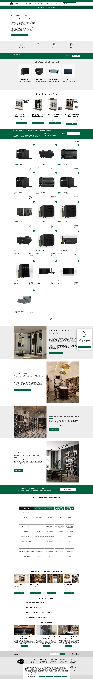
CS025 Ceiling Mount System (19, 311)
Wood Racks (28, 3)
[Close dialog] (91, 330)
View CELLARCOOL (69, 592)
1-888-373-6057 (76, 0)
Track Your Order (73, 667)
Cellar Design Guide (54, 662)
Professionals (54, 3)
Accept (46, 676)
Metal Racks (36, 3)
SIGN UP (63, 653)
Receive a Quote (18, 470)
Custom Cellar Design (69, 3)
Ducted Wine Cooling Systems (21, 115)
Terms (71, 664)
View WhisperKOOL (19, 592)
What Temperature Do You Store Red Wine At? (69, 637)
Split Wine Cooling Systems (55, 115)
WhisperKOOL (18, 585)
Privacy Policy (42, 674)
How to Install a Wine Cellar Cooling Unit (24, 637)
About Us (32, 661)
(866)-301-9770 (68, 55)
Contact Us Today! (67, 489)
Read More (24, 646)
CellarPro (50, 585)
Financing (72, 663)
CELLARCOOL (68, 585)
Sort (64, 141)
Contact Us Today (76, 55)
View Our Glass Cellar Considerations (22, 390)
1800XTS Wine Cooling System (41, 193)
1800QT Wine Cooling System (19, 222)
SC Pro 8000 (16, 282)
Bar (42, 3)
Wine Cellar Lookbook (64, 662)
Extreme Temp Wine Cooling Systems (71, 115)
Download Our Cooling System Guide (19, 35)
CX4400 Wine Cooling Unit (18, 193)
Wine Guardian (35, 585)
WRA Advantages (34, 662)
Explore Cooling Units (21, 122)
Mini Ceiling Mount (39, 282)
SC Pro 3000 (38, 222)
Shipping (71, 666)
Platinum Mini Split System (63, 282)
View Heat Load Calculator (73, 133)
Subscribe (28, 653)
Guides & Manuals (63, 661)
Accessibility (72, 670)
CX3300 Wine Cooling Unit (63, 193)
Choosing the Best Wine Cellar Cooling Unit (46, 637)
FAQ (71, 668)
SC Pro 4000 (60, 222)
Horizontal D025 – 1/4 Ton (41, 165)
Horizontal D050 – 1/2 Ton (18, 251)
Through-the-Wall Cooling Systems (38, 115)
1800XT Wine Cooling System (63, 165)
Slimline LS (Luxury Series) (62, 251)
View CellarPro (51, 592)
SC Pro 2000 (38, 251)
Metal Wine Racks (43, 662)
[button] (77, 3)
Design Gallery (53, 661)
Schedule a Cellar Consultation (73, 662)
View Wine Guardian (36, 592)
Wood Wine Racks (43, 661)
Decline (60, 676)
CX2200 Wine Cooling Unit (18, 165)
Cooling (47, 3)
